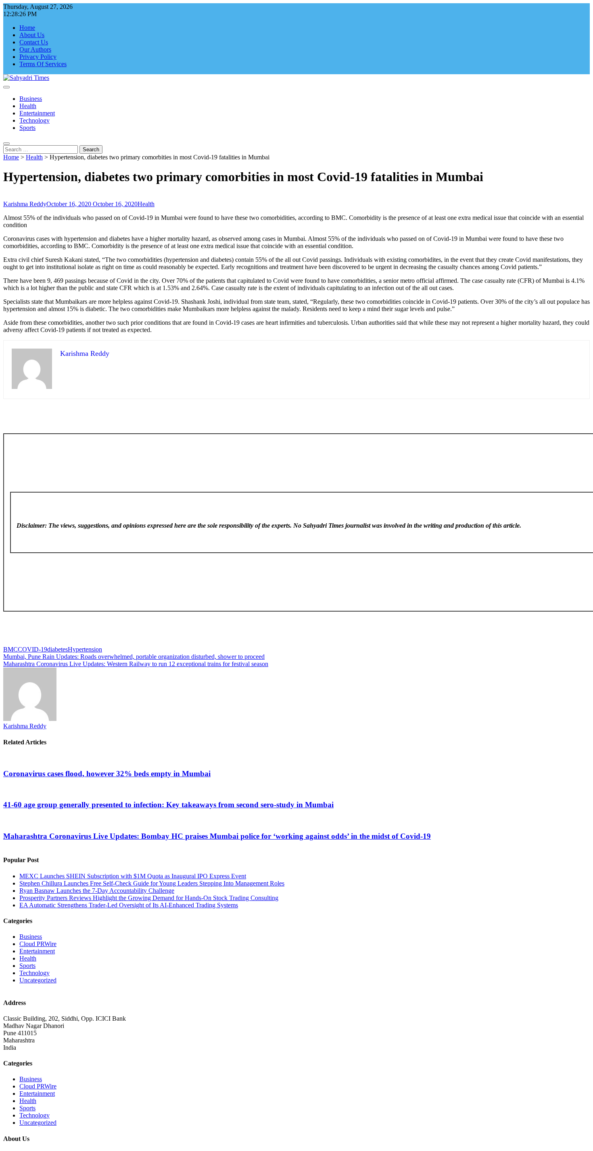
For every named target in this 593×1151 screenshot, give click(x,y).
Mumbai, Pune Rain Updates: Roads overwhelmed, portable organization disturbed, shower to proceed (134, 656)
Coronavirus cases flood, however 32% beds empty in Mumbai (107, 773)
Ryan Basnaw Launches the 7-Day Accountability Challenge (96, 890)
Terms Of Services (43, 64)
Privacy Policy (37, 56)
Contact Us (33, 42)
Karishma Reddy (24, 204)
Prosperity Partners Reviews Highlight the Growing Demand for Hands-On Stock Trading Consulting (148, 897)
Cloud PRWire (37, 943)
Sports (27, 127)
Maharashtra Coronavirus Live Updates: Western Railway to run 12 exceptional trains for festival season (135, 663)
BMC (10, 649)
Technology (34, 120)
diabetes (57, 649)
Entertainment (37, 113)
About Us (31, 34)
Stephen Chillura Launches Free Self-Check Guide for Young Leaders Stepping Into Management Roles (151, 883)
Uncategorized (37, 980)
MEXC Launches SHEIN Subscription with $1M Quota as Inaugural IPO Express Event (132, 876)
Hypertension (85, 649)
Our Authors (35, 49)
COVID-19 (32, 649)
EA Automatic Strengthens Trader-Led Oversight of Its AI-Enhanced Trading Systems (128, 905)
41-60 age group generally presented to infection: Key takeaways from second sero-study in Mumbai (168, 804)
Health (27, 105)
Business (30, 98)
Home (27, 27)
